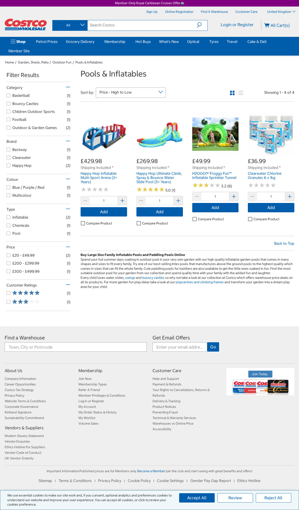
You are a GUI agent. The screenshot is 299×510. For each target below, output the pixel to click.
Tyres (214, 41)
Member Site (19, 51)
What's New (169, 41)
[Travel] (238, 41)
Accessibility (162, 429)
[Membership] (126, 41)
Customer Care (167, 370)
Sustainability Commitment (24, 418)
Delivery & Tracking (166, 401)
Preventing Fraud (165, 412)
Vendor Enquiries (17, 441)
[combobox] (70, 25)
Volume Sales (88, 423)
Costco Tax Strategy (19, 390)
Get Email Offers (171, 338)
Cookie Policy (139, 480)
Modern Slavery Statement (24, 436)
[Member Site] (31, 51)
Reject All (273, 497)
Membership (114, 41)
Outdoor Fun (62, 62)
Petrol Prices (47, 41)
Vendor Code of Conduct (23, 453)
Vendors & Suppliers (24, 427)
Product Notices (164, 407)
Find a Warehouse (25, 338)
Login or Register (237, 24)
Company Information (20, 379)
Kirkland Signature (18, 412)
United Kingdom (279, 12)
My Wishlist (86, 418)
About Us (13, 370)
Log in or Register (91, 401)
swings (130, 278)
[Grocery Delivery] (95, 41)
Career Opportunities (20, 384)
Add (104, 211)
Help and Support (166, 379)
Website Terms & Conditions (25, 401)
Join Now (85, 379)
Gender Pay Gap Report (210, 480)
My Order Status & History (97, 412)
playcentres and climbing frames (200, 282)
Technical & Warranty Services (174, 418)
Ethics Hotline (248, 480)
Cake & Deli (256, 41)
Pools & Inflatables (89, 62)
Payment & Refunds (167, 384)
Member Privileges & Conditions (101, 395)
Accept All (196, 497)
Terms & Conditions (75, 480)
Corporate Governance (21, 407)
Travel (232, 41)
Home (9, 62)
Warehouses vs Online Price (173, 423)
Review (235, 497)
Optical (193, 41)
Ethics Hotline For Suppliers (25, 447)
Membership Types (92, 384)
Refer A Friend (89, 390)
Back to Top (284, 243)
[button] (202, 25)
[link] (104, 155)
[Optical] (200, 41)
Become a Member (151, 471)
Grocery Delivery (80, 41)
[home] (26, 24)
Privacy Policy (14, 395)
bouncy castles (153, 278)
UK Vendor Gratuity (19, 458)
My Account (87, 407)
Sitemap (45, 480)
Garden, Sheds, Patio (33, 62)
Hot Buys (143, 41)
